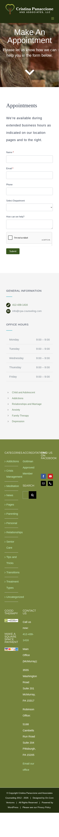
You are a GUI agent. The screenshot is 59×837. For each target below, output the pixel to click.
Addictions (18, 398)
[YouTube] (50, 476)
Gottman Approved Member (28, 467)
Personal (11, 523)
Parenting (11, 513)
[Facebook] (43, 476)
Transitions (11, 572)
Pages (10, 504)
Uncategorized (11, 596)
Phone (9, 184)
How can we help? (15, 216)
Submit (12, 251)
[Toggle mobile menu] (52, 18)
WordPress (13, 807)
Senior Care (10, 544)
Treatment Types (11, 584)
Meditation (11, 486)
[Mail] (43, 483)
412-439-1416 (20, 304)
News (9, 495)
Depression (18, 421)
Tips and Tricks (11, 560)
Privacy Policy (44, 807)
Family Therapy (20, 415)
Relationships (11, 532)
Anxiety (16, 409)
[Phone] (50, 483)
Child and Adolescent (24, 392)
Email (9, 168)
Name (10, 152)
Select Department (15, 200)
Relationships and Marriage (27, 404)
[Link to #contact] (29, 72)
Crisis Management (11, 473)
